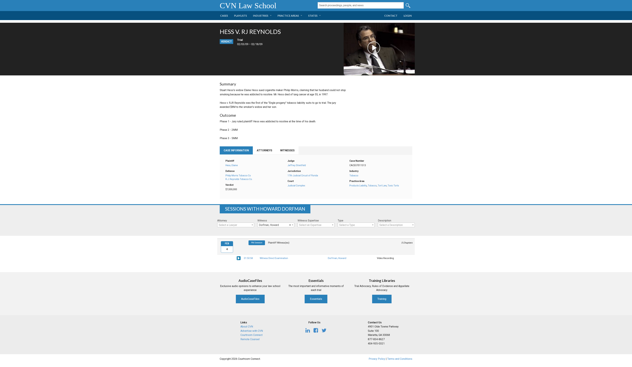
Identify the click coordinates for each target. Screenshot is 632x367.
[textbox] (235, 225)
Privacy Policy (377, 358)
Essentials (316, 298)
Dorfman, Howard (337, 258)
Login (408, 15)
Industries (260, 15)
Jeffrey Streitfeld (297, 165)
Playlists (240, 15)
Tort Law (382, 185)
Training (381, 298)
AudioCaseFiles (250, 298)
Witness (262, 220)
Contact (390, 15)
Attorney (222, 220)
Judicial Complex (296, 185)
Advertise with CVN (251, 330)
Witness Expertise (308, 220)
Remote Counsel (250, 339)
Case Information (236, 150)
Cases (224, 15)
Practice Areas (288, 15)
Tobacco (353, 175)
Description (384, 220)
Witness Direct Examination (274, 258)
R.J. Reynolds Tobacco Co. (238, 179)
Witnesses (287, 150)
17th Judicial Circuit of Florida (303, 175)
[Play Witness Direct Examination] (239, 258)
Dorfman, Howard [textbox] (275, 225)
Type (340, 220)
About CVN (246, 326)
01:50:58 (248, 258)
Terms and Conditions (399, 358)
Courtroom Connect (251, 335)
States (312, 15)
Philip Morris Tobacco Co (238, 175)
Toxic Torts (393, 185)
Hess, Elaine (231, 165)
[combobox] (235, 225)
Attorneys (264, 150)
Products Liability (358, 185)
